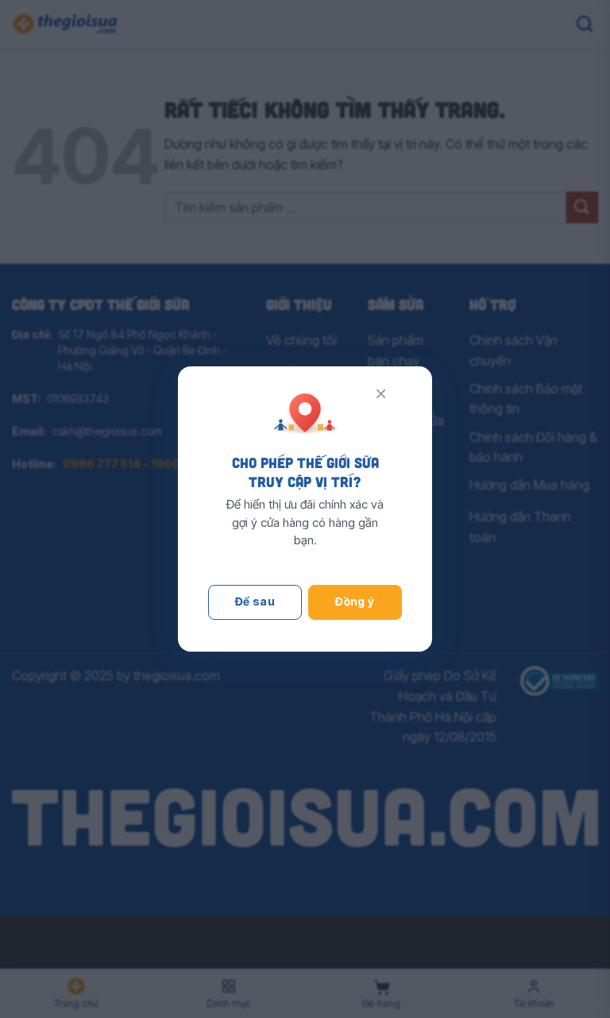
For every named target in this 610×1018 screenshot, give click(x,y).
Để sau (255, 601)
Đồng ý (355, 601)
